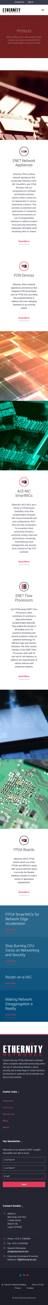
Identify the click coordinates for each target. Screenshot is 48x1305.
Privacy (18, 1288)
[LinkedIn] (20, 1275)
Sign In (30, 2)
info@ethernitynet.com (17, 1251)
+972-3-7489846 (22, 1238)
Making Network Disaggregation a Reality (19, 1004)
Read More (24, 241)
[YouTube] (27, 1275)
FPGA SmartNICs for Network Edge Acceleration (22, 919)
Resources (9, 1114)
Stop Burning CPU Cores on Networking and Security (22, 950)
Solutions (8, 1100)
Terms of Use (38, 1285)
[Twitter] (24, 1275)
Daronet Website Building (15, 1285)
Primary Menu (42, 10)
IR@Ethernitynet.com (27, 1259)
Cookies (29, 1288)
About (6, 1127)
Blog (5, 1120)
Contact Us (19, 2)
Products (8, 1107)
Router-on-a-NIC (18, 977)
